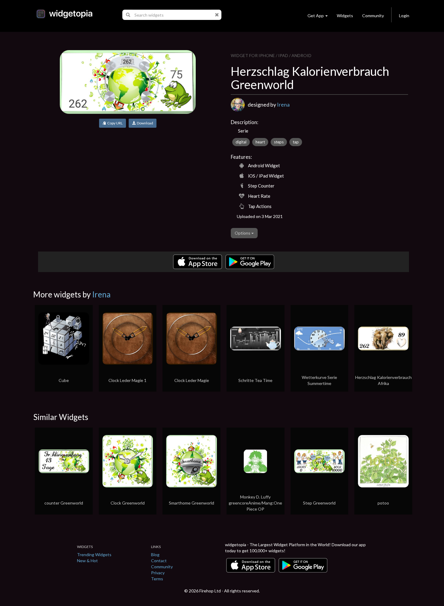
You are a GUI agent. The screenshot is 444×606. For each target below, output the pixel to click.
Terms (157, 578)
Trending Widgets (94, 554)
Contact (159, 560)
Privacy (158, 572)
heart (260, 141)
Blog (155, 554)
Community (373, 15)
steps (279, 141)
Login (404, 15)
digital (241, 141)
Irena (283, 104)
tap (296, 141)
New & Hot (87, 560)
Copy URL (114, 123)
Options (243, 233)
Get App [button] (315, 15)
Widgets (345, 15)
